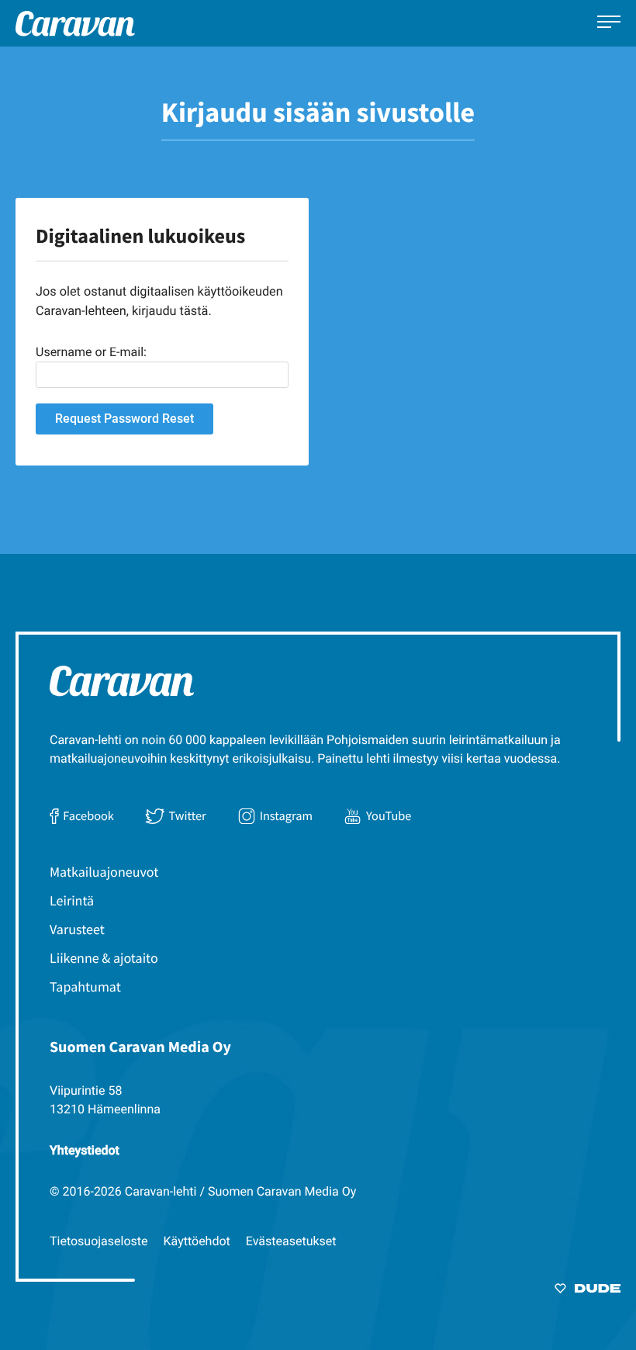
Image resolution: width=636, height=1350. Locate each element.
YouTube (388, 816)
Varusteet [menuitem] (77, 929)
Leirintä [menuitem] (72, 900)
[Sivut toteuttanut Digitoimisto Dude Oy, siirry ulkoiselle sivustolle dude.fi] (587, 1291)
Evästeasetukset (291, 1241)
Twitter (187, 816)
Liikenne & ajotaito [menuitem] (104, 958)
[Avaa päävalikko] (609, 23)
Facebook (88, 816)
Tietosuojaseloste (99, 1241)
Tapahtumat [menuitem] (85, 986)
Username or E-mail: (91, 351)
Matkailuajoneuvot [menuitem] (104, 872)
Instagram (286, 816)
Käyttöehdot (197, 1241)
